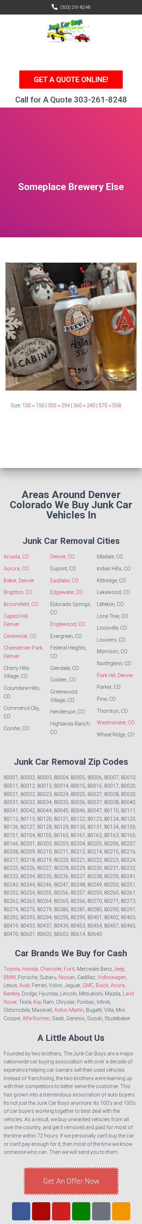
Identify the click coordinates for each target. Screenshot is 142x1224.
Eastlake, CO (64, 580)
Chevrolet (51, 969)
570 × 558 (110, 405)
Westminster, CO (116, 723)
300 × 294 (59, 405)
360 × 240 (84, 405)
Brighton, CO (18, 592)
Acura (118, 985)
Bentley (12, 994)
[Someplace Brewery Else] (71, 326)
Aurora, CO (16, 568)
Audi (24, 985)
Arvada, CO (16, 557)
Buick (102, 985)
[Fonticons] (101, 1211)
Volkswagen (112, 977)
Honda (30, 969)
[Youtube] (61, 1211)
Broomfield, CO (21, 604)
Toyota (12, 969)
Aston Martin (69, 1010)
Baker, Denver (19, 580)
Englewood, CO (67, 624)
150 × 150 (33, 405)
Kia (37, 1002)
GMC (88, 985)
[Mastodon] (121, 1211)
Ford (69, 969)
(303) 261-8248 (75, 7)
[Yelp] (41, 1211)
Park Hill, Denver (115, 675)
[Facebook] (21, 1211)
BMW (10, 977)
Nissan (67, 977)
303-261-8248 (100, 99)
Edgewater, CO (66, 592)
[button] (71, 56)
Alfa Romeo (36, 1018)
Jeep (119, 969)
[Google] (81, 1211)
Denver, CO (62, 557)
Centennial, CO (20, 636)
